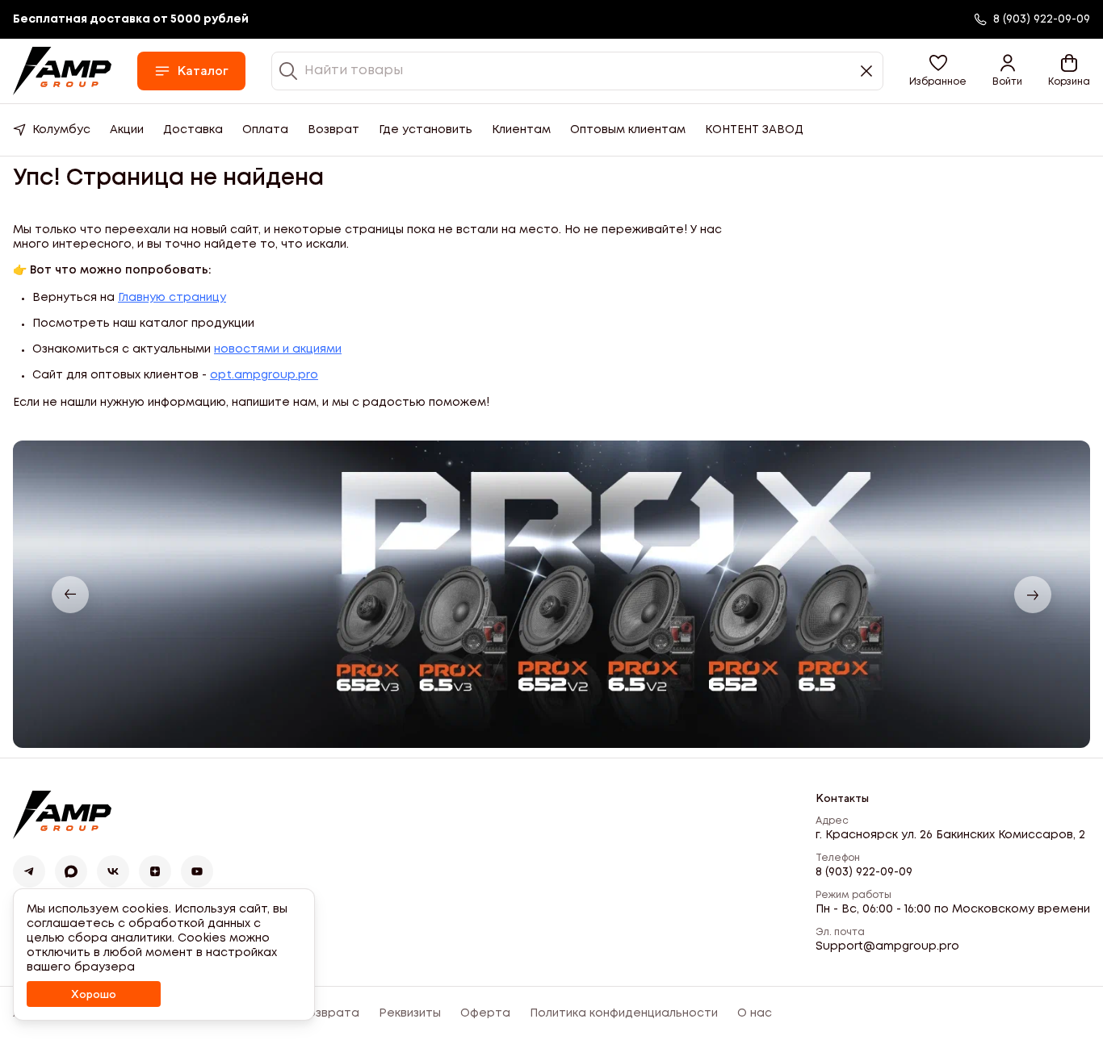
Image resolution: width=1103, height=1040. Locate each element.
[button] (938, 71)
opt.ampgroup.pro (264, 375)
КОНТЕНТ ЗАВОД (754, 130)
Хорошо (93, 994)
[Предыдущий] (70, 594)
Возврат (333, 130)
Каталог (203, 70)
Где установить (425, 130)
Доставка (193, 130)
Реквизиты (410, 1013)
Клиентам (521, 130)
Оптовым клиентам (628, 130)
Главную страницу (172, 298)
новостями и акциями (278, 349)
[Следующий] (1032, 594)
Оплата (265, 130)
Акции (127, 130)
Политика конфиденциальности (624, 1013)
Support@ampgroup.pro (887, 946)
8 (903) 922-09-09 (864, 872)
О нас (754, 1013)
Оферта (485, 1013)
